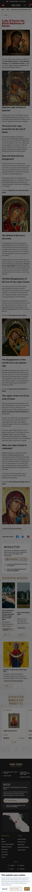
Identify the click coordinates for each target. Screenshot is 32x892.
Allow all (27, 889)
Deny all (4, 889)
